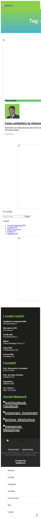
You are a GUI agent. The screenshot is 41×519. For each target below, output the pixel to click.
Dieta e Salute (12, 229)
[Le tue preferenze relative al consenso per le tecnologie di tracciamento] (37, 515)
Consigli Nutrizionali (14, 225)
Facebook (15, 404)
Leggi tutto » (9, 134)
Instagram (29, 413)
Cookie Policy (27, 449)
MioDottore (25, 420)
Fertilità (10, 232)
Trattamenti (11, 234)
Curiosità (10, 227)
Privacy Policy (13, 449)
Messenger (13, 428)
